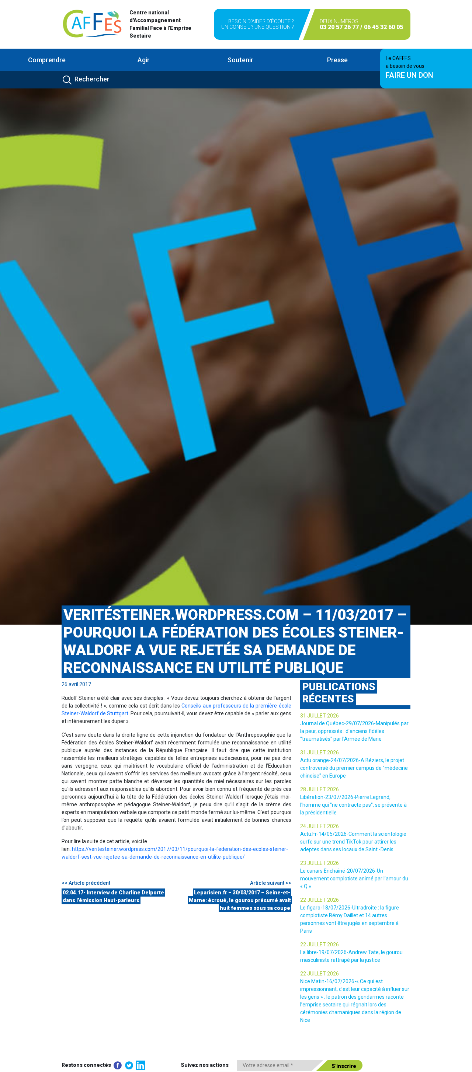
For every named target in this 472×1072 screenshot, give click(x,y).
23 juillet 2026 (319, 863)
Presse (337, 60)
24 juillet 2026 (319, 826)
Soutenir (240, 60)
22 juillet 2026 (319, 900)
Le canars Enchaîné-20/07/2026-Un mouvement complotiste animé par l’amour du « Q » (354, 878)
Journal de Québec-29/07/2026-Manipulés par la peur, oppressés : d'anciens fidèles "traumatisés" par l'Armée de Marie (354, 731)
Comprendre (47, 60)
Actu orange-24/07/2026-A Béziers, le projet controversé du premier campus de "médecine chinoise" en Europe (354, 768)
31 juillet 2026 (319, 716)
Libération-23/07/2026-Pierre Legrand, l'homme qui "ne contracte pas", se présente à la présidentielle (353, 805)
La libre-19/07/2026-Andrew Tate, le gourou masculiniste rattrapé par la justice (351, 956)
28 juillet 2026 (319, 789)
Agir (144, 60)
